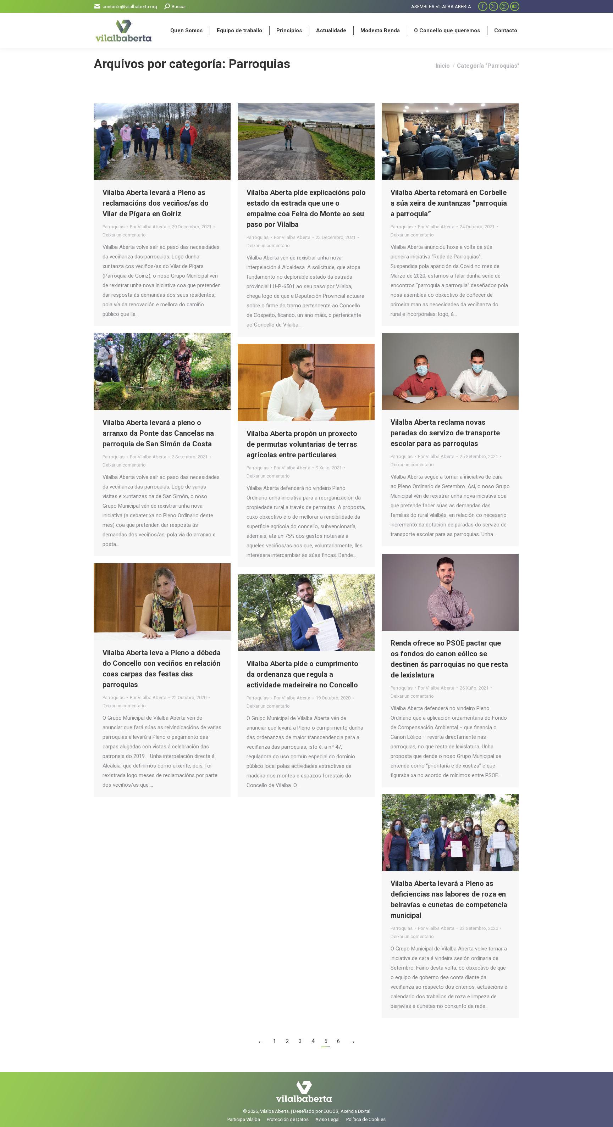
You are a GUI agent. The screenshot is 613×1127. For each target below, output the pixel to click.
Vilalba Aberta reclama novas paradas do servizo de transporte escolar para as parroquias (445, 433)
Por (148, 226)
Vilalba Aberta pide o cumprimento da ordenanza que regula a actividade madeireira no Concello (302, 674)
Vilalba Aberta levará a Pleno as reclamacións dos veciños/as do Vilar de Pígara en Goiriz (156, 203)
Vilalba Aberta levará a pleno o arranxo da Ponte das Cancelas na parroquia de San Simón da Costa (158, 433)
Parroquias (114, 226)
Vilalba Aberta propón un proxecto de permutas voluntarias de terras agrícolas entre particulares (302, 444)
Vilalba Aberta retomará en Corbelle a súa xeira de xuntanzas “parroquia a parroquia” (449, 203)
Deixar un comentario (124, 235)
